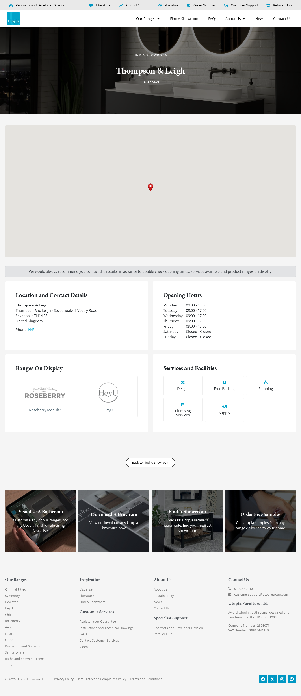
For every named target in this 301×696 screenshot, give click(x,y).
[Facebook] (263, 679)
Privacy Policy (64, 679)
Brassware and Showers (23, 646)
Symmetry (12, 596)
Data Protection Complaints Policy (101, 679)
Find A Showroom (92, 602)
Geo (8, 627)
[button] (150, 187)
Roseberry (12, 621)
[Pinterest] (292, 679)
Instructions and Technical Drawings (107, 628)
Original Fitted (15, 589)
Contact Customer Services (99, 640)
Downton (11, 602)
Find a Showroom (150, 55)
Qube (9, 640)
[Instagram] (282, 679)
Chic (8, 615)
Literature (87, 596)
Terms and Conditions (146, 679)
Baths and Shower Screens (25, 659)
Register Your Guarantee (98, 621)
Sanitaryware (14, 652)
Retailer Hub (163, 634)
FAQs (83, 634)
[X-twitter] (272, 679)
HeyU (108, 410)
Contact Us (162, 608)
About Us (160, 589)
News (158, 602)
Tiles (8, 665)
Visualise (86, 589)
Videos (84, 647)
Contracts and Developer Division (178, 628)
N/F (31, 329)
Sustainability (164, 596)
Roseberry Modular (45, 410)
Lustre (9, 633)
